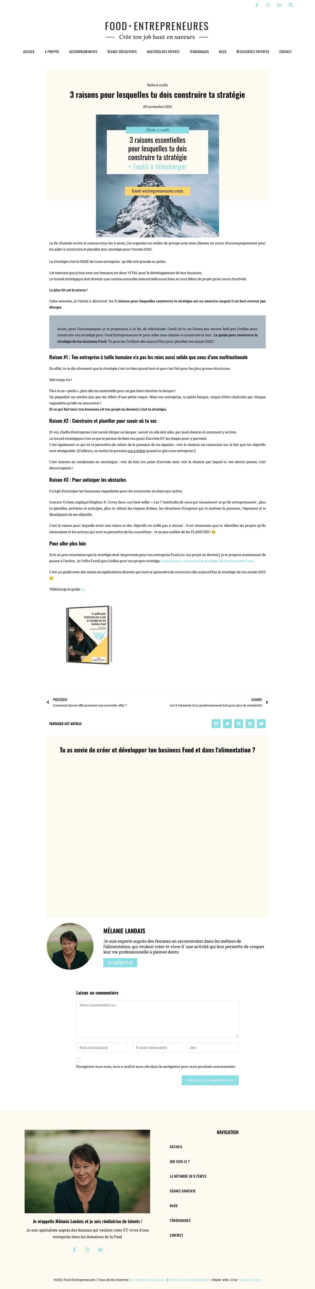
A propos (52, 51)
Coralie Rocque (249, 1280)
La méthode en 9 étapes (188, 1176)
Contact (285, 51)
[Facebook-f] (257, 5)
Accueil (29, 51)
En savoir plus (120, 963)
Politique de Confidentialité (189, 1280)
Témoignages (199, 51)
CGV (134, 1280)
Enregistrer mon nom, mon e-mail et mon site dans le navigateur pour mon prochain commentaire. (156, 1066)
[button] (291, 5)
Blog (222, 51)
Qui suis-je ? (180, 1161)
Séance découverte (122, 51)
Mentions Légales (153, 1280)
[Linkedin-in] (279, 5)
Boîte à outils (157, 85)
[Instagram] (268, 5)
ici (82, 589)
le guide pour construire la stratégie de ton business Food (207, 560)
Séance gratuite (183, 1190)
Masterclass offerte (163, 51)
